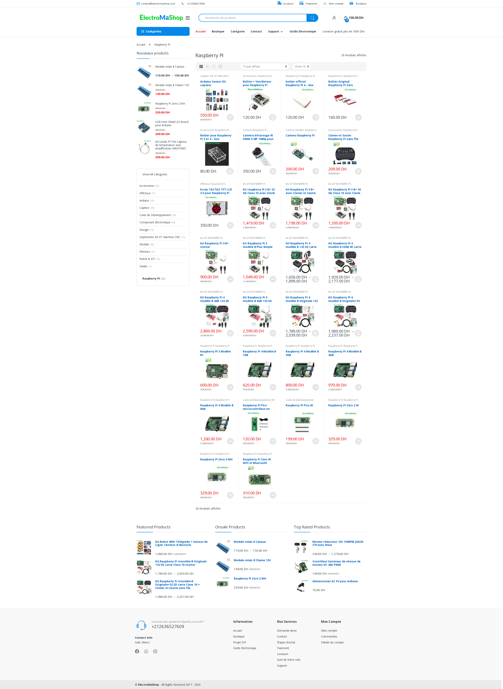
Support (273, 31)
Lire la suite (358, 117)
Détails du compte (332, 642)
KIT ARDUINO (221, 76)
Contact (256, 31)
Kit (211, 76)
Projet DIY (239, 642)
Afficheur (205, 184)
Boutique (361, 3)
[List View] (214, 66)
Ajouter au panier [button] (230, 117)
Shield (146, 266)
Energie (147, 230)
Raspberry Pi (293, 76)
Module (300, 130)
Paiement (311, 3)
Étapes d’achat (286, 642)
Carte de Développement (257, 400)
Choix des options (272, 117)
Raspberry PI (265, 76)
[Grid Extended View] (207, 66)
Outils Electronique (303, 31)
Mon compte (336, 3)
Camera (247, 130)
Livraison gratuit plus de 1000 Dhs (343, 31)
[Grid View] (201, 66)
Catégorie (238, 31)
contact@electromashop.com (158, 3)
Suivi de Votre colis (288, 659)
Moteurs (147, 251)
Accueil (201, 31)
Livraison (288, 3)
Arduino (147, 200)
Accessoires (249, 76)
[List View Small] (220, 66)
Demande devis (286, 630)
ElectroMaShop (149, 684)
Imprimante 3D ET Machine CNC (162, 237)
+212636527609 (196, 3)
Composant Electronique (157, 222)
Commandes (329, 636)
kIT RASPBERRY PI (256, 184)
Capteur (204, 76)
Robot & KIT (150, 259)
